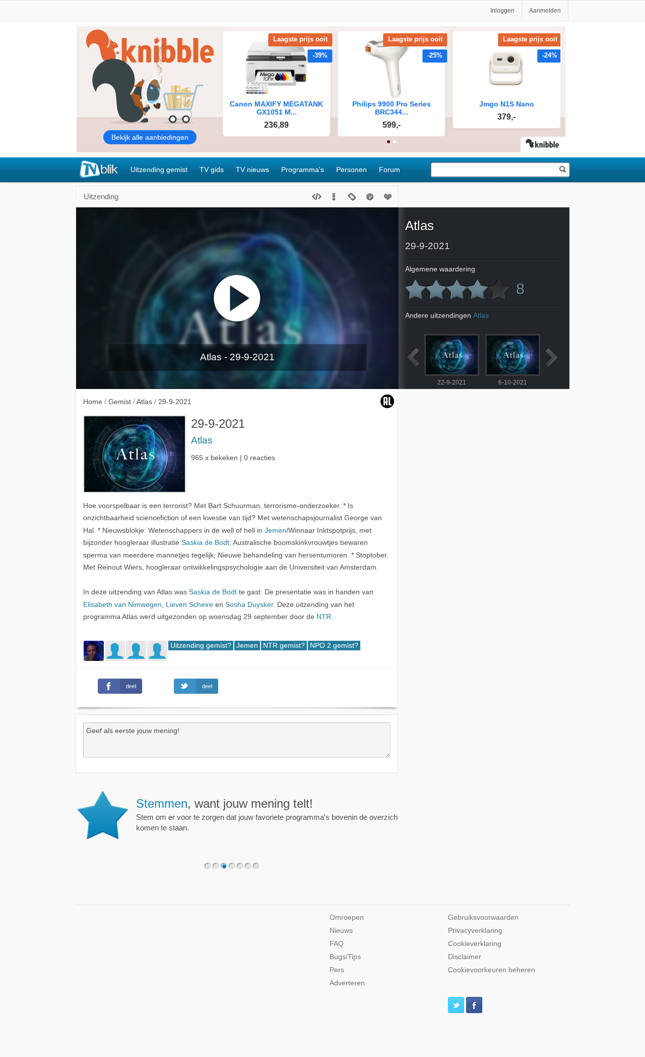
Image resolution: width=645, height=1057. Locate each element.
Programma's (302, 169)
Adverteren (347, 983)
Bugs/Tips (345, 957)
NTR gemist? (284, 645)
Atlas (202, 440)
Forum (389, 169)
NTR (323, 617)
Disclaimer (464, 957)
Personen (351, 169)
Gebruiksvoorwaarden (483, 917)
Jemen (275, 530)
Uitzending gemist (159, 169)
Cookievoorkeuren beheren (491, 970)
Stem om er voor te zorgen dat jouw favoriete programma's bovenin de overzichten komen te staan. (272, 814)
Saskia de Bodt (205, 542)
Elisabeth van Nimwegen (122, 604)
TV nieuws (252, 169)
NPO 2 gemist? (334, 645)
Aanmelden (545, 10)
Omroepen (347, 917)
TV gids (212, 169)
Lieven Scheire (189, 604)
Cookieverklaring (474, 944)
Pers (337, 970)
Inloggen (502, 10)
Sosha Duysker (249, 604)
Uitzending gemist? (200, 645)
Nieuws (341, 930)
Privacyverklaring (475, 930)
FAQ (337, 944)
